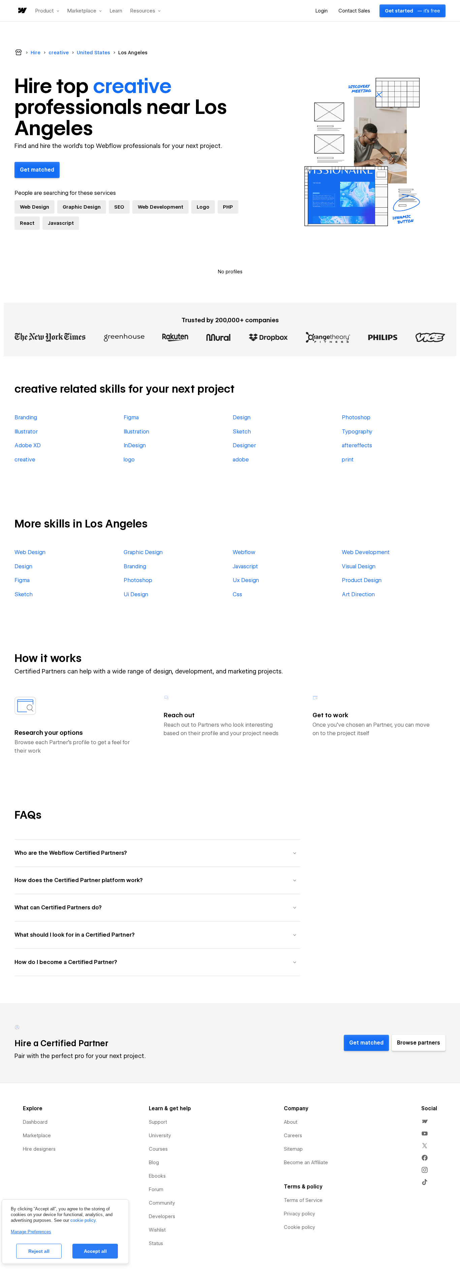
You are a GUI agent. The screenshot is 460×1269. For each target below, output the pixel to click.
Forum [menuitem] (156, 1189)
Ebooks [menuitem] (157, 1176)
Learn (116, 11)
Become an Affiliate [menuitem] (306, 1162)
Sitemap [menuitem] (293, 1149)
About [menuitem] (290, 1122)
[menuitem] (424, 1121)
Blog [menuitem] (154, 1162)
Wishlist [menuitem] (157, 1230)
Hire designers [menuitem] (39, 1149)
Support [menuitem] (158, 1122)
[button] (47, 11)
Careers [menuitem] (293, 1135)
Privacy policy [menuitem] (299, 1213)
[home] (22, 11)
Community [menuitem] (162, 1203)
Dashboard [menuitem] (35, 1122)
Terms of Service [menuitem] (303, 1200)
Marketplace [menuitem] (37, 1135)
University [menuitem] (160, 1135)
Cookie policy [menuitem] (299, 1227)
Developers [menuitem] (162, 1216)
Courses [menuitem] (158, 1149)
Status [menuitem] (156, 1243)
